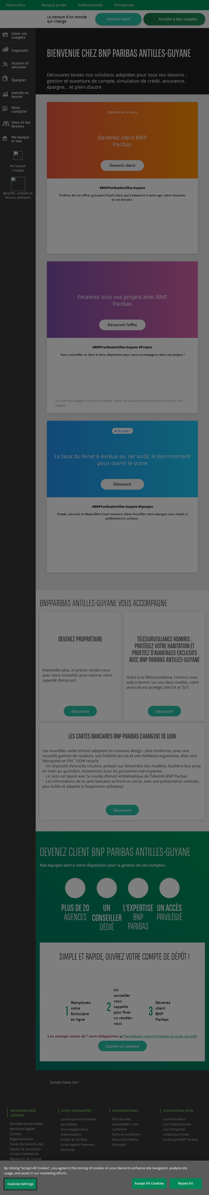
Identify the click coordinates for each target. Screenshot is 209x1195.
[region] (104, 1178)
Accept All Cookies (149, 1183)
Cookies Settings (20, 1183)
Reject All (185, 1183)
